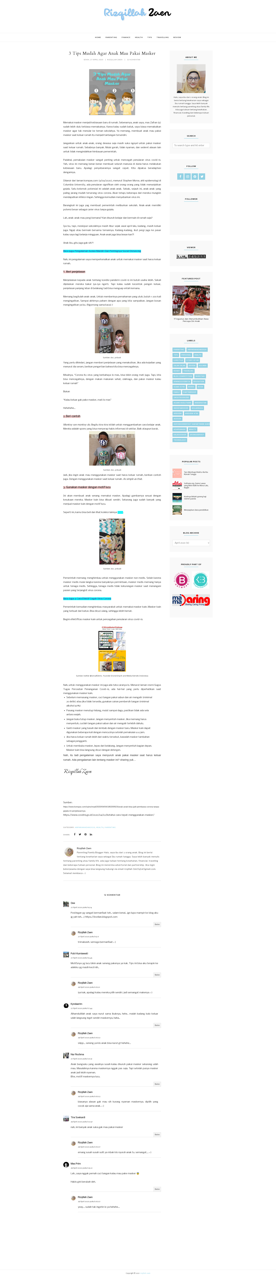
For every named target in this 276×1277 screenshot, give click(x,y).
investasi (200, 376)
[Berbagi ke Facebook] (74, 834)
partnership (189, 392)
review (192, 366)
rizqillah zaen (145, 1273)
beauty (192, 429)
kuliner (203, 366)
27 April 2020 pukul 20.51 (81, 1059)
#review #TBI (191, 413)
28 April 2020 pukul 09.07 (89, 1147)
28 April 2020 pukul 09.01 (89, 987)
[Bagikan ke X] (80, 834)
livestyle (178, 360)
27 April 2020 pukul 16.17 (88, 937)
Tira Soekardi (78, 1117)
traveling (188, 371)
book (200, 387)
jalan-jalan (179, 366)
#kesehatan (200, 403)
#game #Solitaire (182, 403)
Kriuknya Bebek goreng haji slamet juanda (195, 497)
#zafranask (180, 429)
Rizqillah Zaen (85, 932)
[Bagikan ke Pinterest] (85, 834)
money (177, 371)
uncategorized (181, 397)
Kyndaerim (76, 1004)
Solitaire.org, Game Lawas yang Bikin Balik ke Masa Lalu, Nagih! (196, 485)
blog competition (183, 376)
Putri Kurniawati (79, 953)
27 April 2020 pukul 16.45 (81, 958)
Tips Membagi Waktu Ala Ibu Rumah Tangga (196, 473)
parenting (110, 827)
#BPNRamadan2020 (85, 827)
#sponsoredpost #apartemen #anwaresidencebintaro (202, 424)
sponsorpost (197, 435)
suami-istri (179, 387)
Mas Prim (76, 1163)
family (177, 392)
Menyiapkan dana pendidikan (196, 510)
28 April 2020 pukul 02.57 (82, 1122)
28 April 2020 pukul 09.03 (89, 1096)
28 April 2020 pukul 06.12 (81, 1168)
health (99, 827)
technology (180, 440)
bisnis (191, 387)
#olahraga (197, 408)
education (198, 381)
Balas (157, 924)
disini (120, 512)
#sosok (177, 419)
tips (176, 355)
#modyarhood (181, 408)
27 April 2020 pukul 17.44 (81, 1008)
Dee (73, 903)
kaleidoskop (180, 435)
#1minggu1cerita (182, 381)
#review (178, 413)
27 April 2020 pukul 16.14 (81, 907)
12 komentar (133, 60)
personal (186, 355)
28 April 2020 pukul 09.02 (89, 1038)
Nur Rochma (77, 1054)
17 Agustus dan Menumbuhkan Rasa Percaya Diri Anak (191, 320)
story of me (192, 360)
